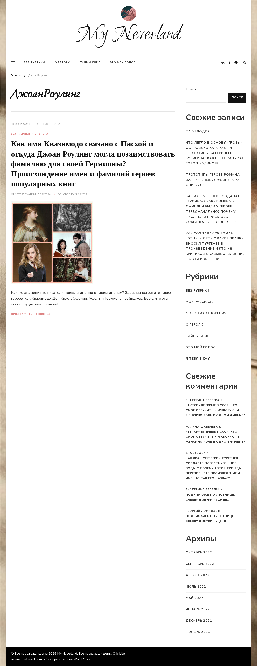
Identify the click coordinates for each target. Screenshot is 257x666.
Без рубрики (34, 62)
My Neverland (128, 35)
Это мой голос (122, 62)
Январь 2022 (198, 609)
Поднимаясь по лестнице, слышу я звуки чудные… (210, 497)
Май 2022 (194, 598)
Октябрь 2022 (199, 552)
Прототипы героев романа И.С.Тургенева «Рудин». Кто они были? (213, 179)
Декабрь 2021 (199, 620)
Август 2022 (198, 575)
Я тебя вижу (198, 358)
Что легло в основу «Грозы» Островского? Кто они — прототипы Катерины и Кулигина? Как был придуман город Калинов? (215, 152)
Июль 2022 (196, 586)
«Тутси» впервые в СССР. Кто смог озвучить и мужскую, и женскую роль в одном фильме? (215, 410)
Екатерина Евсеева (38, 194)
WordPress (81, 659)
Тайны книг (90, 62)
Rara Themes (35, 659)
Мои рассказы (200, 302)
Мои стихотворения (206, 313)
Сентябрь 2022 (200, 564)
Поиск (191, 89)
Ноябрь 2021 (198, 632)
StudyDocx (196, 453)
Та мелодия (198, 131)
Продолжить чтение (28, 314)
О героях (62, 62)
